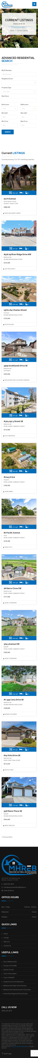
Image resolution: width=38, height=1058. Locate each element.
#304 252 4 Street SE (13, 421)
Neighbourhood (7, 79)
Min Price (5, 121)
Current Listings (22, 30)
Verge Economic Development (13, 982)
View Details (18, 177)
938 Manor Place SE (13, 811)
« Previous (5, 837)
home (12, 30)
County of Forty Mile (10, 966)
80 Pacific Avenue (12, 533)
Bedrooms (5, 104)
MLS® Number (7, 70)
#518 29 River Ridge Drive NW (17, 254)
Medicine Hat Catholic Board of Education (17, 990)
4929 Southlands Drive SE (16, 366)
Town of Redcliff (8, 977)
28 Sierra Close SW (12, 588)
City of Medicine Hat (10, 962)
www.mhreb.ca (9, 890)
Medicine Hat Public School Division (15, 986)
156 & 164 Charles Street (15, 310)
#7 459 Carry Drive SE (14, 700)
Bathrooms (24, 104)
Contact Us (7, 946)
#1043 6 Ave (9, 477)
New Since (5, 96)
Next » (11, 837)
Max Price (24, 121)
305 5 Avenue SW (12, 644)
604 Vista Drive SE (12, 755)
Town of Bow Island (9, 973)
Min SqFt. (5, 113)
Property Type (6, 87)
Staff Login (8, 1054)
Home (6, 934)
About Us (7, 942)
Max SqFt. (24, 113)
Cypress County (8, 969)
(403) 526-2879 (9, 884)
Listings (6, 938)
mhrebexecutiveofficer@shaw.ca (15, 887)
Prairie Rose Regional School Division (15, 993)
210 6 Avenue (10, 199)
